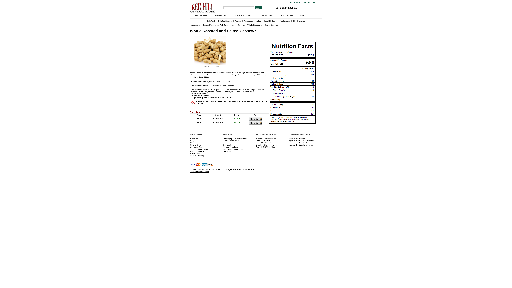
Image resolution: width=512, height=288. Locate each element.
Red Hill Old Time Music (266, 147)
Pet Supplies (287, 15)
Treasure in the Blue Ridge (300, 143)
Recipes (238, 21)
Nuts (233, 25)
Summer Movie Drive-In (266, 138)
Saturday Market (263, 141)
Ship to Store (195, 145)
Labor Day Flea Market (265, 143)
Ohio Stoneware (299, 21)
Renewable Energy (297, 138)
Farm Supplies (200, 15)
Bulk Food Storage (225, 21)
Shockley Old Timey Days (266, 145)
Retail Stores (228, 141)
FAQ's (192, 141)
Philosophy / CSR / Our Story (235, 138)
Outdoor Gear (267, 15)
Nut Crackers (285, 21)
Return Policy (195, 153)
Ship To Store (294, 2)
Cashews (241, 25)
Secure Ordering (197, 156)
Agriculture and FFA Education (301, 141)
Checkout (194, 138)
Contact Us (227, 145)
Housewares (220, 15)
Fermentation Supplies (252, 21)
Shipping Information (199, 149)
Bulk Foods (211, 21)
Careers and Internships (233, 149)
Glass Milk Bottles (270, 21)
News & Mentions (230, 147)
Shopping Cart (308, 2)
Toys (302, 15)
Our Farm (227, 143)
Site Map (227, 151)
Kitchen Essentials (210, 25)
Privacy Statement (198, 151)
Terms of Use (248, 169)
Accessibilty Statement (199, 172)
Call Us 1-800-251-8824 (287, 8)
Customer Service (197, 143)
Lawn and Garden (243, 15)
